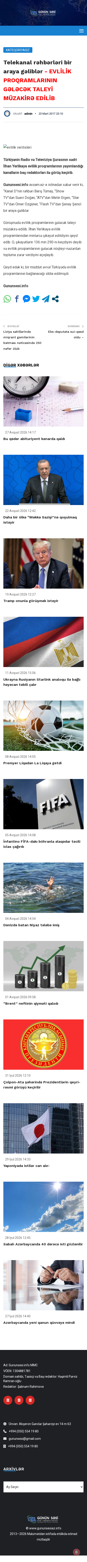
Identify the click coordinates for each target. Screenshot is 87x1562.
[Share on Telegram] (46, 299)
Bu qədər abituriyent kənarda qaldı (34, 439)
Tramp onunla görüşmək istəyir (30, 601)
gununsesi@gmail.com (25, 1438)
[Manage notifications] (76, 1552)
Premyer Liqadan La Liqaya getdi (32, 763)
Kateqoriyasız (18, 50)
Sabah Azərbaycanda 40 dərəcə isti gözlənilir (43, 1244)
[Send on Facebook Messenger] (26, 299)
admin (28, 113)
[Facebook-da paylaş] (17, 299)
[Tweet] (36, 299)
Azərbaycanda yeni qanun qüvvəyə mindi (39, 1322)
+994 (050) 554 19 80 (24, 1431)
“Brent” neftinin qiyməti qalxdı (30, 1003)
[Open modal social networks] (55, 299)
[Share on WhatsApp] (7, 299)
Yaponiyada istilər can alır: (26, 1166)
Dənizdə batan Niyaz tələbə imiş (31, 925)
